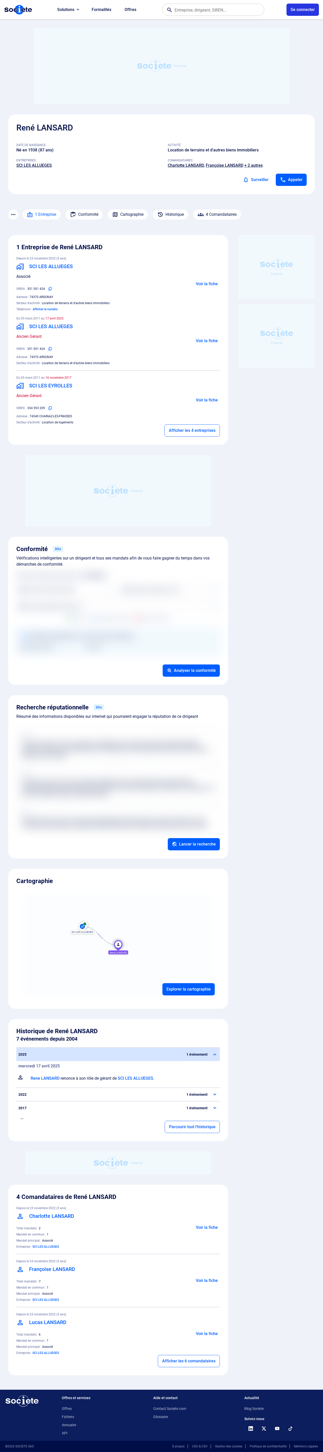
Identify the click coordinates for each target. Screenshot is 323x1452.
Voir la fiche (207, 283)
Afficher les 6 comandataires (189, 1361)
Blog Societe (254, 1409)
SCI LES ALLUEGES (34, 165)
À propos (178, 1446)
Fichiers (68, 1417)
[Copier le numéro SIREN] (50, 289)
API (64, 1433)
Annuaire (69, 1425)
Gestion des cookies (228, 1446)
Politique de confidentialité (268, 1446)
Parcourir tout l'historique (192, 1126)
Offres (130, 9)
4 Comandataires (221, 214)
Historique (174, 214)
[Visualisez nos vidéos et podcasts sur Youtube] (277, 1428)
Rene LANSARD (45, 1078)
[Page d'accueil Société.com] (18, 10)
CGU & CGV (200, 1446)
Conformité (88, 214)
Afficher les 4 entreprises (192, 430)
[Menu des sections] (13, 214)
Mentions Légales (306, 1446)
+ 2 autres (253, 165)
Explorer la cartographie (188, 989)
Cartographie (131, 214)
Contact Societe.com (169, 1409)
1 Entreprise (45, 214)
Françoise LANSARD (224, 165)
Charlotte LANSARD (186, 165)
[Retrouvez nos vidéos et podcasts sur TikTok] (290, 1428)
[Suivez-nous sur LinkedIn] (250, 1428)
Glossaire (160, 1417)
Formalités (101, 9)
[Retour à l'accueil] (22, 1401)
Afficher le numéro (45, 309)
